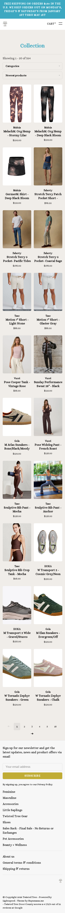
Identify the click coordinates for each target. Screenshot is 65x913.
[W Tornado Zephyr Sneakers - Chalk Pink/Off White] (48, 668)
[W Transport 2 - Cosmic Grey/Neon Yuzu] (48, 543)
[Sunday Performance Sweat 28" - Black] (48, 355)
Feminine (9, 791)
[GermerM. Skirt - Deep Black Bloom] (17, 167)
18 (55, 726)
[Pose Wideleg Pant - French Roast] (48, 417)
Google (19, 907)
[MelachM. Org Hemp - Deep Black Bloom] (48, 104)
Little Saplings (12, 810)
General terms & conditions (22, 862)
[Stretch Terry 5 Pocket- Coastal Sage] (48, 230)
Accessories (11, 804)
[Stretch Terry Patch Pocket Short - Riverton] (48, 167)
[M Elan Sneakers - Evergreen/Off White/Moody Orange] (48, 605)
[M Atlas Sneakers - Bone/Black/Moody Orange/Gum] (17, 417)
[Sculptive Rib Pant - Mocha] (17, 480)
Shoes (7, 822)
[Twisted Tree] (60, 880)
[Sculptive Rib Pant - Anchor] (48, 480)
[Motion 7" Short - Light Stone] (17, 292)
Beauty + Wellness (15, 845)
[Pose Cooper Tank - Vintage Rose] (17, 355)
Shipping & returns (16, 868)
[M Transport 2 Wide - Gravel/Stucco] (17, 605)
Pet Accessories (13, 838)
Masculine (9, 798)
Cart (51, 23)
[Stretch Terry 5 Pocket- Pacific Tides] (17, 230)
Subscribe (33, 775)
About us (8, 856)
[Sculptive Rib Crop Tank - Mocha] (17, 543)
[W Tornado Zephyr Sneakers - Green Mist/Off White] (17, 668)
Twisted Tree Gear (15, 816)
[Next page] (32, 734)
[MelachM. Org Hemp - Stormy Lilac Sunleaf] (17, 104)
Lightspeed (9, 900)
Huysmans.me (36, 900)
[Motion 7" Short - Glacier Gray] (48, 292)
